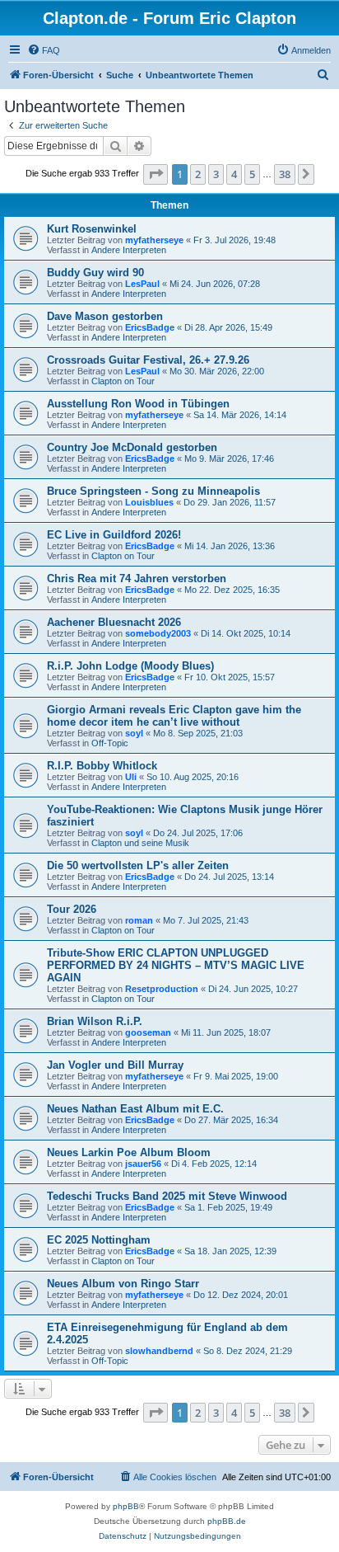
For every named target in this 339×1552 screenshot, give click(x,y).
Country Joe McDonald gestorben (132, 447)
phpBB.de (226, 1521)
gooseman (148, 1032)
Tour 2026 (71, 909)
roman (139, 920)
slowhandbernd (159, 1351)
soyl (134, 733)
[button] (155, 174)
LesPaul (142, 284)
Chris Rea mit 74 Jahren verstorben (136, 578)
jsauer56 (143, 1164)
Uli (131, 777)
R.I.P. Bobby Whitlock (102, 766)
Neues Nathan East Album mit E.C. (135, 1109)
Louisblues (149, 502)
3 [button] (216, 174)
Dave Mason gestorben (105, 316)
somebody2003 (158, 633)
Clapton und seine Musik (140, 843)
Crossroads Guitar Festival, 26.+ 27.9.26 (148, 360)
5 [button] (252, 174)
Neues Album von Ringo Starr (123, 1283)
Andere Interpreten (128, 250)
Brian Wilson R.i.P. (94, 1021)
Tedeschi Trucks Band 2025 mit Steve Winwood (167, 1196)
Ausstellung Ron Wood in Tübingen (138, 403)
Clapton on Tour (123, 381)
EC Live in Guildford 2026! (114, 535)
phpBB (126, 1506)
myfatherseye (154, 240)
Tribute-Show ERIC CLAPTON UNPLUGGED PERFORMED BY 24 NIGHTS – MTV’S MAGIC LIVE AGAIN (175, 965)
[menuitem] (43, 50)
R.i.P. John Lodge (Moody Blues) (130, 666)
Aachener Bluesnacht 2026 (114, 622)
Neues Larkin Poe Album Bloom (129, 1152)
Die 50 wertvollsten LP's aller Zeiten (138, 865)
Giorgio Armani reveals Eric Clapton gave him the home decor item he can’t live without (174, 715)
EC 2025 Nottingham (99, 1240)
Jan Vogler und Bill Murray (115, 1065)
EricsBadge (149, 327)
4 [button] (234, 174)
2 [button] (198, 174)
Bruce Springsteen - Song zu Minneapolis (153, 491)
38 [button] (284, 174)
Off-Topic (109, 743)
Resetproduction (161, 989)
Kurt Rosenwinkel (92, 229)
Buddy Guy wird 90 (95, 272)
